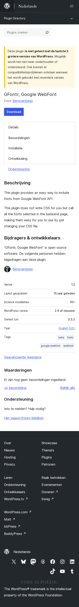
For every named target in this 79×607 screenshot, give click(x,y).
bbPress (12, 526)
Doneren (50, 492)
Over (7, 443)
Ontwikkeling (17, 159)
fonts (70, 337)
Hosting (10, 457)
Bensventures (23, 101)
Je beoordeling (15, 388)
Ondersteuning (19, 169)
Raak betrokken (54, 478)
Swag (48, 499)
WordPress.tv (16, 499)
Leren (8, 478)
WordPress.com (18, 512)
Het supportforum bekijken (24, 418)
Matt (9, 519)
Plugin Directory (15, 18)
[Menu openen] (72, 6)
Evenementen (52, 485)
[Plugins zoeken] (47, 32)
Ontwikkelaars (14, 492)
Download (14, 111)
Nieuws (9, 450)
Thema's (48, 450)
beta (61, 337)
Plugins (47, 457)
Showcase (49, 443)
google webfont (50, 345)
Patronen (48, 464)
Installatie (15, 148)
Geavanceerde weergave (23, 357)
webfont (68, 345)
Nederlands (22, 552)
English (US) (67, 328)
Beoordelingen (19, 138)
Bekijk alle (67, 388)
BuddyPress (15, 534)
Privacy (9, 464)
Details (13, 127)
